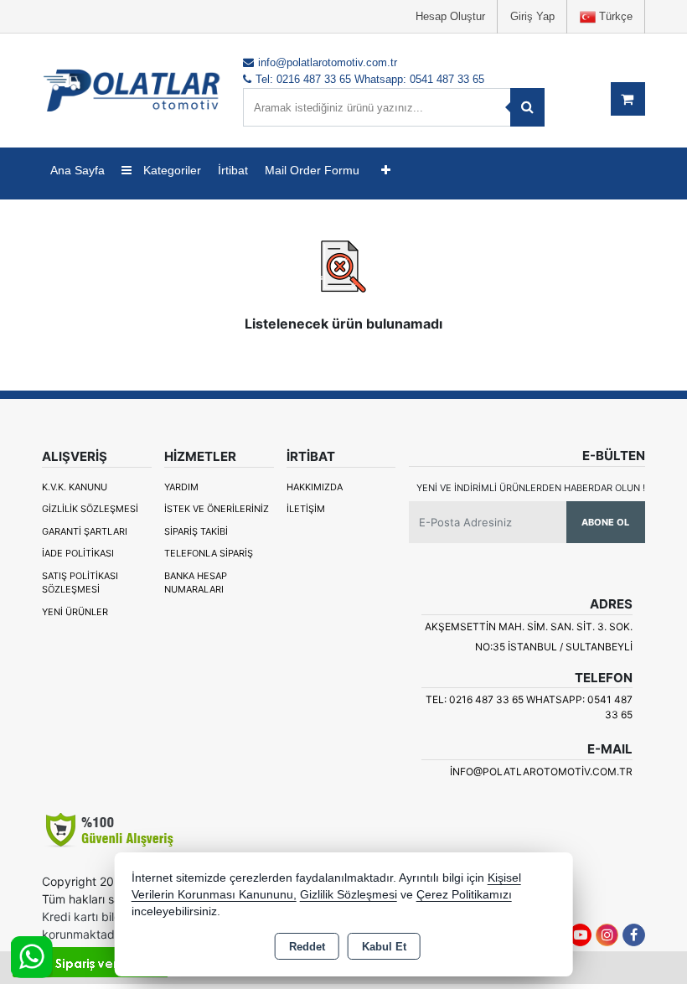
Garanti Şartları (84, 531)
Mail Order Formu (312, 170)
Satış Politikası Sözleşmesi (80, 583)
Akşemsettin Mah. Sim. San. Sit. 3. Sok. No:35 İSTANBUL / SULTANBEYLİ (529, 636)
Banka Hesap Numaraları (195, 583)
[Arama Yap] (527, 107)
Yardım (181, 487)
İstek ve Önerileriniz (216, 509)
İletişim (306, 509)
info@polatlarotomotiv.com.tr (541, 771)
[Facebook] (633, 935)
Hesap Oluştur (450, 16)
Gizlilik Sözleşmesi (90, 509)
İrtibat (233, 170)
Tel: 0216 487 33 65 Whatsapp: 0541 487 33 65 (529, 707)
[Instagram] (607, 935)
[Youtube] (580, 935)
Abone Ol (605, 522)
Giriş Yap (532, 16)
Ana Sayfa (77, 170)
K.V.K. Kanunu (74, 487)
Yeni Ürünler (75, 612)
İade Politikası (78, 553)
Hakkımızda (315, 487)
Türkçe (614, 16)
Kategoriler (170, 170)
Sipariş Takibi (196, 531)
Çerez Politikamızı (464, 894)
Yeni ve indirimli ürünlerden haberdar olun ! (530, 488)
